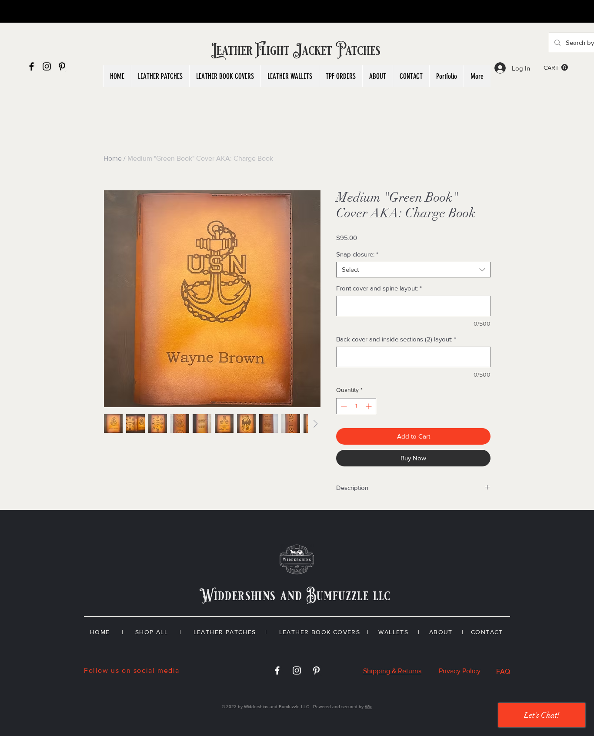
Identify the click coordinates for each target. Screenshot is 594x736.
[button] (556, 67)
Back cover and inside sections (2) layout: (396, 339)
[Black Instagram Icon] (46, 66)
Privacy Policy (460, 671)
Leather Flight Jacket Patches (296, 50)
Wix (368, 706)
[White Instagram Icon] (296, 670)
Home (112, 158)
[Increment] (369, 406)
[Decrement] (342, 406)
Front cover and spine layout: (379, 288)
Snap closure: (357, 254)
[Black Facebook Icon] (31, 66)
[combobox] (413, 269)
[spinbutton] (356, 406)
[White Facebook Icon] (277, 670)
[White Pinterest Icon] (316, 670)
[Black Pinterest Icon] (62, 66)
